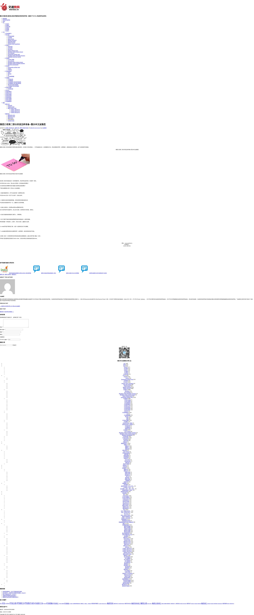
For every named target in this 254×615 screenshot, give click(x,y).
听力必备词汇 (127, 559)
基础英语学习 (124, 443)
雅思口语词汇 (125, 505)
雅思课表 (127, 568)
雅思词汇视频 (127, 530)
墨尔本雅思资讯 (126, 533)
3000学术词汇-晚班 (127, 423)
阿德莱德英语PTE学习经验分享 (126, 522)
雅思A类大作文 (104, 603)
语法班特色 (127, 566)
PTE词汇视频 (11, 59)
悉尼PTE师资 (126, 464)
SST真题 (70, 603)
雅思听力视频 (127, 529)
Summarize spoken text (14, 54)
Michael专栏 (127, 461)
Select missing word (13, 50)
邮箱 (1, 332)
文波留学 (124, 468)
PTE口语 (7, 34)
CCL (3, 22)
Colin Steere (126, 451)
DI (8, 75)
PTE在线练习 (8, 33)
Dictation (10, 49)
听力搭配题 (127, 561)
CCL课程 (7, 25)
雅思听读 (126, 563)
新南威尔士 (127, 475)
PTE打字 (10, 70)
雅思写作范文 (128, 603)
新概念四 (127, 449)
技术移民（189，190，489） (127, 488)
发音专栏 (10, 105)
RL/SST (9, 74)
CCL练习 (7, 30)
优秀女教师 (126, 455)
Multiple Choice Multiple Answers (16, 55)
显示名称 (2, 329)
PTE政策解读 (8, 91)
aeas (4, 21)
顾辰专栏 (127, 462)
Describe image (11, 41)
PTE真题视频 (11, 76)
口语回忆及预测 (127, 581)
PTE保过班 (10, 79)
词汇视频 (100, 603)
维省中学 (126, 482)
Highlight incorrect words (14, 57)
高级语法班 (127, 428)
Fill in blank (11, 61)
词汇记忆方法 (126, 502)
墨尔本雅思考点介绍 (127, 534)
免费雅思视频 (125, 525)
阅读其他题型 (127, 577)
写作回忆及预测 (127, 580)
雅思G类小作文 (11, 116)
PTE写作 (7, 66)
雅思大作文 (10, 118)
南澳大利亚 (127, 472)
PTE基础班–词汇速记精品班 (14, 83)
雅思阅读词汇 (126, 508)
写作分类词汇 (127, 538)
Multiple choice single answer (15, 52)
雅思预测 (225, 603)
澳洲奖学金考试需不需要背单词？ (11, 597)
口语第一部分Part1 (15, 109)
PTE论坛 (7, 90)
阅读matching (127, 574)
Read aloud (11, 39)
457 (125, 363)
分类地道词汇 (126, 500)
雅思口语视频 (127, 527)
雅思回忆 (178, 603)
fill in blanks (11, 53)
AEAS (124, 364)
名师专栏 (126, 458)
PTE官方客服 (8, 98)
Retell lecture (11, 42)
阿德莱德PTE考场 (126, 520)
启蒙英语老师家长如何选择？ (9, 595)
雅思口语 (7, 104)
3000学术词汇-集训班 (127, 424)
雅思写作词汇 (126, 504)
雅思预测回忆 (125, 579)
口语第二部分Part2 (15, 111)
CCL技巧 (7, 23)
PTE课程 (7, 77)
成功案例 (126, 536)
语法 (124, 509)
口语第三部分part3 (15, 112)
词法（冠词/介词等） (126, 515)
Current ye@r (4, 339)
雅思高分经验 (126, 583)
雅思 (4, 102)
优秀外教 (126, 454)
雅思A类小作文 (11, 115)
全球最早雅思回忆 (76, 603)
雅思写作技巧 (121, 603)
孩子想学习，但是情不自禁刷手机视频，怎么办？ (14, 593)
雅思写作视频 (127, 526)
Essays (9, 68)
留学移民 (126, 484)
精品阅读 (5, 18)
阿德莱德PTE (124, 519)
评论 (1, 327)
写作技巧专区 (11, 120)
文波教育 (44, 128)
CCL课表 (7, 28)
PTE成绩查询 (8, 101)
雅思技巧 (14, 274)
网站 (1, 334)
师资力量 (124, 450)
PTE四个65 (29, 603)
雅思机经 (192, 603)
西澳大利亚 (127, 479)
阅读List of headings (128, 573)
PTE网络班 (10, 80)
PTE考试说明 (8, 95)
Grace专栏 (127, 459)
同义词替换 (127, 570)
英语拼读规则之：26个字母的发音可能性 (12, 591)
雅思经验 (199, 603)
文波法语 (125, 466)
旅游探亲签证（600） (127, 490)
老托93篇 (10, 46)
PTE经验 (49, 603)
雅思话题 (209, 603)
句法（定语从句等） (126, 512)
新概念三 (127, 446)
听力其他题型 (127, 556)
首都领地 (127, 480)
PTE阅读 (7, 58)
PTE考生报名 (8, 97)
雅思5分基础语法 (126, 516)
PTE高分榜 (10, 89)
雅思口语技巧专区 (12, 108)
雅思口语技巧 (8, 274)
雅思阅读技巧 (220, 603)
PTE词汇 (55, 603)
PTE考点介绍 (8, 93)
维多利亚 (127, 477)
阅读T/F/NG (127, 576)
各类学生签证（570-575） (127, 486)
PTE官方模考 (8, 100)
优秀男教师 (126, 457)
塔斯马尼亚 (127, 473)
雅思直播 (195, 603)
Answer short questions (14, 44)
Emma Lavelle (126, 453)
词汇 (124, 494)
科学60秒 (10, 48)
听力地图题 (127, 558)
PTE (4, 32)
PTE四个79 (38, 603)
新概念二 (127, 447)
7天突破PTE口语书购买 (13, 86)
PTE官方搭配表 (125, 497)
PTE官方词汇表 (126, 498)
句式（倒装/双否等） (126, 511)
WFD (9, 72)
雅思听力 (126, 555)
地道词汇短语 (11, 107)
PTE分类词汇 (126, 495)
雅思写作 (7, 113)
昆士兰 (127, 476)
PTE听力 (7, 45)
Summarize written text (14, 67)
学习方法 (126, 513)
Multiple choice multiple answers (16, 63)
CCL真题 (7, 29)
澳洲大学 (126, 470)
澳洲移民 (124, 483)
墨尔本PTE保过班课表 (13, 84)
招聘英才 (125, 465)
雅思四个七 (173, 603)
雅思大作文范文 (183, 603)
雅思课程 (126, 565)
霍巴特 (228, 603)
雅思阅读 (126, 569)
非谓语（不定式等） (126, 518)
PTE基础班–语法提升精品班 (14, 82)
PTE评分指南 (8, 94)
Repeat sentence (12, 40)
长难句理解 (127, 572)
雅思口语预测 (164, 603)
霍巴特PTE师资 (125, 586)
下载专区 (125, 442)
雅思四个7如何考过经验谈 (7, 311)
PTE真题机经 (8, 71)
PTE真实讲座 (11, 36)
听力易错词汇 (127, 562)
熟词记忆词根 (126, 501)
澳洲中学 (126, 469)
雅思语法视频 (127, 531)
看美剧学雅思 (95, 603)
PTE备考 (125, 398)
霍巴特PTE (124, 584)
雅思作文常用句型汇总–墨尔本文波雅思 (10, 306)
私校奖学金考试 (6, 20)
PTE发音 (10, 37)
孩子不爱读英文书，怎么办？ (9, 594)
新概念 (125, 444)
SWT (127, 417)
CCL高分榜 (7, 26)
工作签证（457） (127, 487)
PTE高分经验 (8, 87)
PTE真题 (44, 603)
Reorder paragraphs (13, 64)
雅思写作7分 (116, 603)
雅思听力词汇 (126, 507)
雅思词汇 (204, 603)
